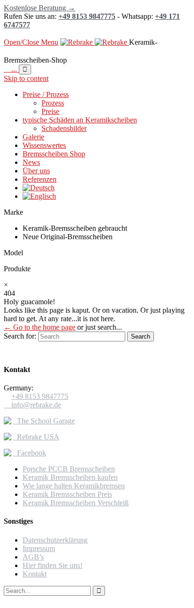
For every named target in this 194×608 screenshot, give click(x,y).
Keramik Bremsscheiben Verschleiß (76, 503)
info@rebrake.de (32, 405)
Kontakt (35, 574)
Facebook (29, 453)
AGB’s (33, 557)
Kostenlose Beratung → (39, 8)
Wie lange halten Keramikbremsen (74, 486)
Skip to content (26, 78)
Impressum (39, 548)
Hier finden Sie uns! (52, 565)
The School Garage (44, 421)
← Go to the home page (39, 327)
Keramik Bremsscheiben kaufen (70, 477)
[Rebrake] (94, 42)
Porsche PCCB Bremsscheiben (69, 469)
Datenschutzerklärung (55, 540)
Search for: (20, 336)
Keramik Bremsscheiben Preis (67, 494)
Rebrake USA (36, 437)
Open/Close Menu (31, 42)
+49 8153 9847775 (86, 16)
